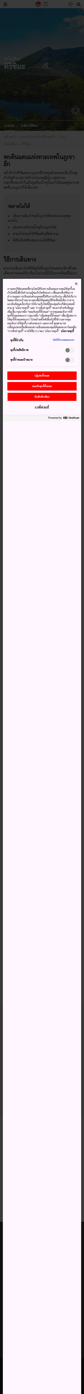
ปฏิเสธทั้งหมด (42, 375)
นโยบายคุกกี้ (67, 331)
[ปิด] (76, 283)
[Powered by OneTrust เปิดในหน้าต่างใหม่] (63, 418)
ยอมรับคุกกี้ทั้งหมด (42, 386)
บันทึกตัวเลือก (42, 396)
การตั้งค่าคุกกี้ (42, 407)
